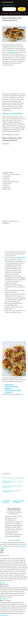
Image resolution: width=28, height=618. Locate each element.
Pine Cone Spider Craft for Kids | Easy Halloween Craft (12, 486)
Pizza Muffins (9, 385)
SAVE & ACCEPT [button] (4, 615)
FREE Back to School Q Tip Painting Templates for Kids (11, 491)
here (21, 394)
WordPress (17, 540)
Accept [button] (20, 546)
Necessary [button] (2, 582)
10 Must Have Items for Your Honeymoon (18, 501)
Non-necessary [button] (4, 599)
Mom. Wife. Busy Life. (7, 2)
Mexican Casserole (11, 386)
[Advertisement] (14, 205)
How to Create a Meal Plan (14, 113)
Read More (2, 548)
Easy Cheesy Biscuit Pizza (6, 501)
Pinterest (12, 52)
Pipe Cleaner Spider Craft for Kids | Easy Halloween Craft (12, 482)
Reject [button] (24, 546)
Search (21, 9)
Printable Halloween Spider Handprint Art (13, 478)
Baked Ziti (8, 388)
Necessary (5, 584)
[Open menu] (25, 13)
